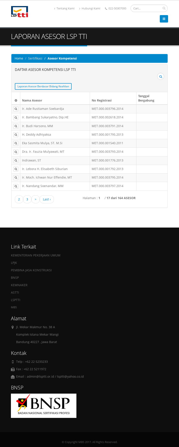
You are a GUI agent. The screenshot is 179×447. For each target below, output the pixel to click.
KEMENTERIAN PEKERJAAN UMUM (35, 255)
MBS (14, 307)
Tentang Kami (65, 8)
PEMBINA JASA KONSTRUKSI (31, 270)
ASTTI (15, 292)
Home (19, 58)
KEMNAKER (19, 285)
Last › (47, 199)
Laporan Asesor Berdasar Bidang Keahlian (43, 86)
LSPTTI (15, 300)
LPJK (14, 263)
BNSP (15, 277)
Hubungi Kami (90, 8)
